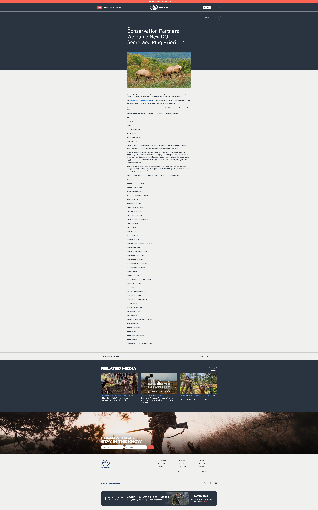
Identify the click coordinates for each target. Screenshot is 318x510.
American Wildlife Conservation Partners (141, 100)
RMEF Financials (182, 463)
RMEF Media (102, 17)
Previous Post (106, 356)
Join (99, 7)
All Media (213, 368)
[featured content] (159, 498)
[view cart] (219, 7)
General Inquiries (162, 463)
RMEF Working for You (138, 47)
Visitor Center (161, 466)
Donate (106, 7)
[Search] (214, 7)
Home (98, 17)
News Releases (182, 466)
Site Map (180, 472)
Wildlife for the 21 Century (134, 102)
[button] (212, 18)
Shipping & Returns (203, 466)
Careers (160, 472)
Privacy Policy (202, 463)
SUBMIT (151, 447)
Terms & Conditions (204, 472)
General (129, 47)
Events (112, 7)
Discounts (118, 7)
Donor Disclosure (203, 469)
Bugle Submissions (162, 469)
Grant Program (181, 469)
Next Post (116, 356)
